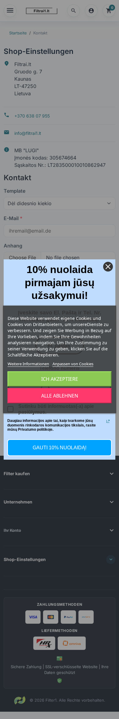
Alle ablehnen (59, 395)
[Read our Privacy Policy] (108, 421)
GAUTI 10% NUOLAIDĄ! (59, 447)
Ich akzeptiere (59, 379)
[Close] (108, 266)
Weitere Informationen (28, 364)
